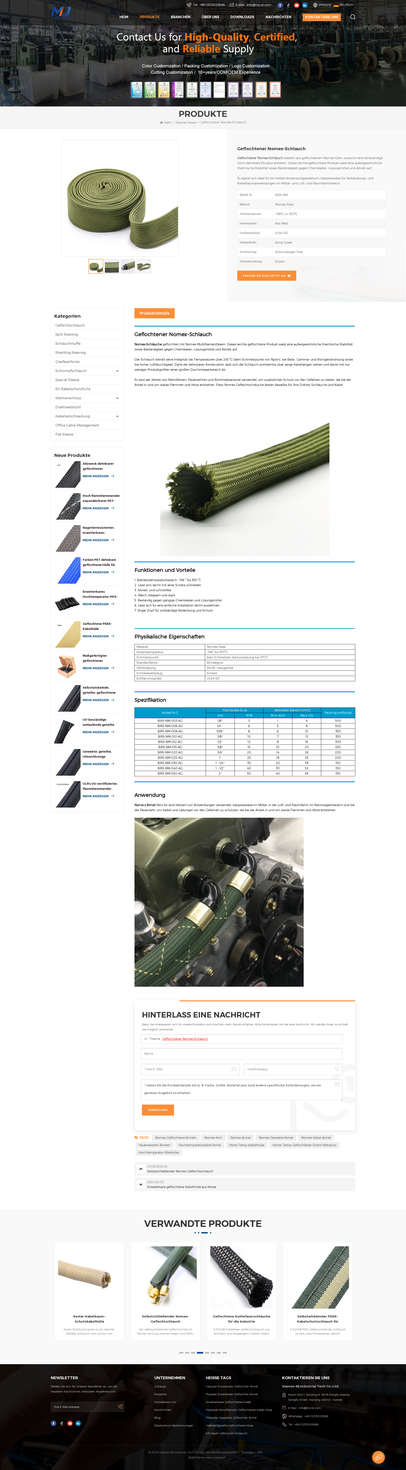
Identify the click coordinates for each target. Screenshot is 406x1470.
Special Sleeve (67, 380)
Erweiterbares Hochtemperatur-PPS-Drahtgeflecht (100, 594)
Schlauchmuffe (68, 343)
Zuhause (160, 1386)
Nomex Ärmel (240, 1137)
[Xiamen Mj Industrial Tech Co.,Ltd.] (61, 12)
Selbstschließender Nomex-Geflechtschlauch (89, 1318)
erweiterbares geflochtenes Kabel (228, 1402)
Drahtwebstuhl (68, 407)
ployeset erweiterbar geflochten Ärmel (232, 1394)
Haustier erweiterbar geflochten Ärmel (232, 1386)
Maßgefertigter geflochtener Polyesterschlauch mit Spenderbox (100, 658)
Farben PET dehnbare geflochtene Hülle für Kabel (99, 562)
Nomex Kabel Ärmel (316, 1137)
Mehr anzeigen (96, 476)
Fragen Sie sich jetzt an (264, 275)
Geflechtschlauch (70, 325)
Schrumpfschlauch (70, 371)
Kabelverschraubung (72, 416)
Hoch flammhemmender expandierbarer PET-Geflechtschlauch (101, 498)
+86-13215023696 (212, 5)
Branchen (180, 17)
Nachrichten (278, 17)
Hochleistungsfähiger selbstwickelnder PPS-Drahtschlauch (317, 1319)
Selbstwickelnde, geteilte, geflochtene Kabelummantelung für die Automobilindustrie (101, 690)
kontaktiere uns (321, 17)
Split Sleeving (66, 334)
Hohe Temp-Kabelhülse (246, 1145)
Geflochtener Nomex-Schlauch (185, 1039)
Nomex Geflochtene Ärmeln (175, 1137)
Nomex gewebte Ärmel (276, 1137)
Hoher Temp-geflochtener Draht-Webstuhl (304, 1145)
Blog (157, 1417)
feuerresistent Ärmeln (154, 1145)
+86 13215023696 (316, 1416)
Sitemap (247, 1452)
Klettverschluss (68, 398)
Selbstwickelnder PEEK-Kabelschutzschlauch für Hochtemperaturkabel (241, 1319)
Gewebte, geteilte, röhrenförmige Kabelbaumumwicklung (101, 754)
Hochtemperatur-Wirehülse (159, 1152)
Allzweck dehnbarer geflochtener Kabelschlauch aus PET (100, 466)
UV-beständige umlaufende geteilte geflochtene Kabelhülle (101, 722)
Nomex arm (213, 1137)
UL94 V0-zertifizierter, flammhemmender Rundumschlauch (100, 786)
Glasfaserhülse (67, 362)
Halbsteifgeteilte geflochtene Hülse (229, 1425)
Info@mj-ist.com (259, 5)
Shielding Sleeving (70, 352)
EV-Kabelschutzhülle (73, 389)
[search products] (352, 16)
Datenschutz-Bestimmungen (173, 1425)
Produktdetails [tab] (154, 313)
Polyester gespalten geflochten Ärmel (231, 1417)
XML (260, 1452)
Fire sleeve (64, 434)
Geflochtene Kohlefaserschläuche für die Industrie (165, 1318)
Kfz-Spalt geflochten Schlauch (226, 1433)
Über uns (210, 17)
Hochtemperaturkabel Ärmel (199, 1145)
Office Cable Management (77, 425)
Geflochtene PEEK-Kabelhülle (97, 626)
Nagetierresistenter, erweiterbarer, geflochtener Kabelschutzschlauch (99, 530)
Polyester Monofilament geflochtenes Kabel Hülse (239, 1409)
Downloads (242, 17)
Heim (123, 17)
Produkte (149, 17)
